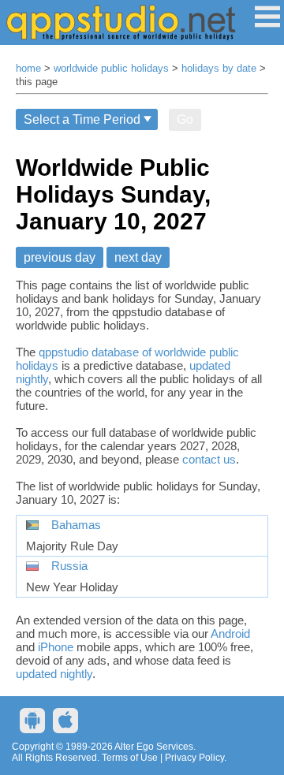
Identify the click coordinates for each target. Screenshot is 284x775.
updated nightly (54, 673)
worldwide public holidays (111, 68)
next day (138, 257)
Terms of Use (130, 757)
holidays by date (218, 68)
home (28, 68)
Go (185, 119)
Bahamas (76, 525)
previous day (59, 257)
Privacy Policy (194, 757)
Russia (69, 566)
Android (230, 633)
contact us (209, 459)
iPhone (55, 647)
